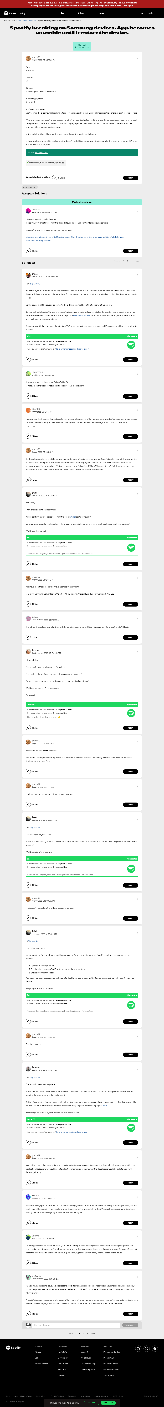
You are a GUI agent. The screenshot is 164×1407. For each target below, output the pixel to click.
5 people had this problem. (38, 177)
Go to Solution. (41, 152)
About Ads (72, 1396)
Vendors (61, 1375)
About (38, 1351)
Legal (8, 1396)
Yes (105, 1402)
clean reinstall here (81, 315)
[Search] (142, 13)
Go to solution (83, 47)
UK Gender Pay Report (14, 1402)
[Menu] (158, 13)
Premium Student (111, 1369)
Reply (131, 178)
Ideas (100, 13)
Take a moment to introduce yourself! (72, 348)
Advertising (63, 1363)
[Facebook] (155, 1349)
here (104, 1105)
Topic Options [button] (29, 187)
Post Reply (130, 1325)
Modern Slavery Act (101, 1396)
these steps (98, 5)
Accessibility (85, 1396)
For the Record (41, 1363)
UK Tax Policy (118, 1396)
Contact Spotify (88, 1369)
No (93, 1402)
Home (18, 20)
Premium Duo (109, 1357)
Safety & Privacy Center (23, 1396)
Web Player (86, 1357)
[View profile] (28, 58)
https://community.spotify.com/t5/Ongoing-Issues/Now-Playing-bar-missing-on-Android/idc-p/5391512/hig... (75, 236)
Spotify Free (108, 1375)
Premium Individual (111, 1351)
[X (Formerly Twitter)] (147, 1349)
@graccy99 (35, 283)
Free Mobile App (88, 1363)
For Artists (62, 1351)
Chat (81, 13)
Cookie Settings (57, 1396)
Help (63, 13)
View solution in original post (38, 240)
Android (32, 20)
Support (84, 1351)
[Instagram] (138, 1349)
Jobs (37, 1357)
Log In (150, 13)
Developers (63, 1357)
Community (17, 13)
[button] (138, 58)
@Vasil (73, 516)
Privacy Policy (41, 1396)
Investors (62, 1369)
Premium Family (110, 1363)
